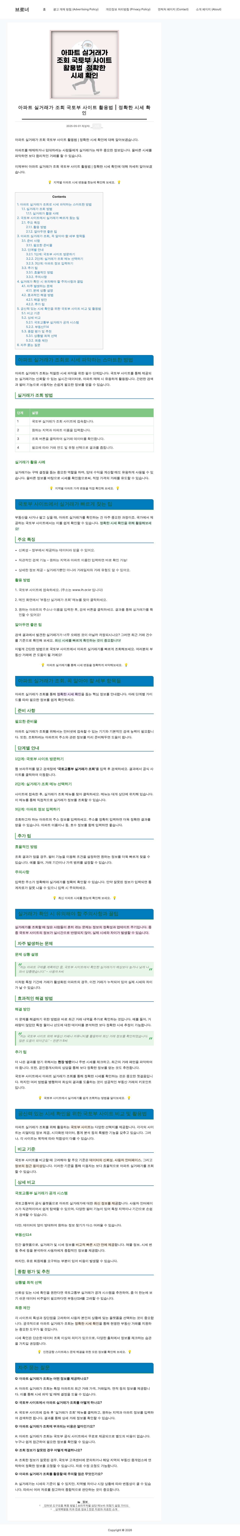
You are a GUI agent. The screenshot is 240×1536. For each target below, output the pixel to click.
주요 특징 (31, 222)
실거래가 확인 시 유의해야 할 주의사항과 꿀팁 (50, 281)
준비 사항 (31, 240)
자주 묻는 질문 (28, 345)
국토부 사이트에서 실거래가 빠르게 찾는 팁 (48, 218)
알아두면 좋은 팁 (41, 231)
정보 (85, 1501)
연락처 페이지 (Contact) (173, 9)
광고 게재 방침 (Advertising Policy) (75, 9)
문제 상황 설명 (39, 290)
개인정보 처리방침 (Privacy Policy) (128, 9)
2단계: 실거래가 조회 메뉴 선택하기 (54, 258)
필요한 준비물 (39, 245)
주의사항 (36, 277)
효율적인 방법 (39, 272)
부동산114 (37, 327)
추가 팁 (30, 268)
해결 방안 (36, 299)
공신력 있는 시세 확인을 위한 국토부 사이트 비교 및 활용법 (59, 308)
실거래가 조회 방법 (37, 209)
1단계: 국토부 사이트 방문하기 (50, 254)
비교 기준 (31, 313)
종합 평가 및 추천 (37, 331)
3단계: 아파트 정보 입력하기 (49, 263)
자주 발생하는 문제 (37, 286)
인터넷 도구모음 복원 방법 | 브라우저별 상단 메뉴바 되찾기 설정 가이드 (86, 1505)
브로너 (22, 9)
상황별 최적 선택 (41, 336)
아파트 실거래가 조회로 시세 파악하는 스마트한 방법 (54, 204)
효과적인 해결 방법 (37, 295)
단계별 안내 (33, 249)
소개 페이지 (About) (208, 9)
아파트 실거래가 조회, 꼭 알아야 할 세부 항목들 (51, 236)
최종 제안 (37, 340)
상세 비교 (31, 317)
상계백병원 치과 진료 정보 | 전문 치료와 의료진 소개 (86, 1509)
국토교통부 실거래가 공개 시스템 (52, 322)
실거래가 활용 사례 (42, 213)
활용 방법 (36, 227)
